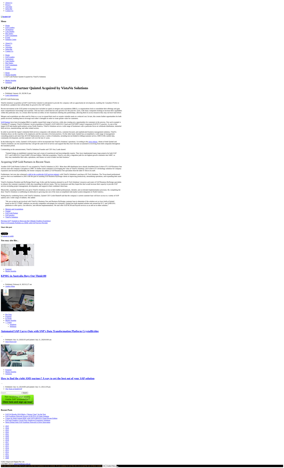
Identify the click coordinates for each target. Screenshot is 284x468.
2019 (7, 438)
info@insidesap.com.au (22, 464)
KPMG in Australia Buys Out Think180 (23, 275)
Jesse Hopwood (10, 342)
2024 (7, 428)
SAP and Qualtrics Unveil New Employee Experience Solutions (27, 420)
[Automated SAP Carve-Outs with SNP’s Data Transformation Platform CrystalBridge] (17, 311)
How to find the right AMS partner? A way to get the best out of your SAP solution (47, 378)
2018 (7, 440)
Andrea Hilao (10, 286)
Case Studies (9, 31)
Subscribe (8, 9)
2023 (7, 430)
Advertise (8, 7)
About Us (8, 3)
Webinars (13, 326)
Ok (104, 466)
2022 (7, 432)
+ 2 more (8, 322)
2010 (7, 456)
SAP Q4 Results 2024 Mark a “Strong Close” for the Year (25, 414)
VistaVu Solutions (11, 217)
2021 (7, 434)
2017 (7, 442)
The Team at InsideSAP (13, 389)
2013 (7, 450)
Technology (9, 29)
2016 (7, 444)
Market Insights (10, 80)
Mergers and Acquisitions (14, 209)
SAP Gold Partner (11, 213)
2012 (7, 452)
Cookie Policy (111, 466)
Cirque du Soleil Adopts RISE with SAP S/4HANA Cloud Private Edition (31, 418)
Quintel (8, 211)
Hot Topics (9, 33)
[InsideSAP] (6, 17)
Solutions (8, 82)
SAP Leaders (10, 27)
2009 (7, 458)
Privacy (8, 5)
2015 (7, 446)
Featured (8, 269)
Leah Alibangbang (11, 95)
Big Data (8, 314)
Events (7, 37)
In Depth (8, 318)
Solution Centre (10, 39)
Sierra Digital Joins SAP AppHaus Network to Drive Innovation (27, 422)
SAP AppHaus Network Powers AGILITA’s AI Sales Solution (27, 416)
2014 (7, 448)
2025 (7, 426)
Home (7, 25)
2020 (7, 436)
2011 (7, 454)
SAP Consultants (11, 35)
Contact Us (9, 11)
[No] (117, 466)
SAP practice (9, 215)
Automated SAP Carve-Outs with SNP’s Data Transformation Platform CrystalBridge (50, 331)
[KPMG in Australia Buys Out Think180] (17, 265)
